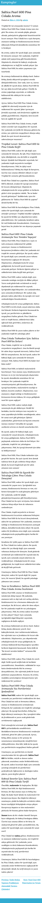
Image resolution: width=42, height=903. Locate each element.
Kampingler (9, 2)
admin (25, 20)
